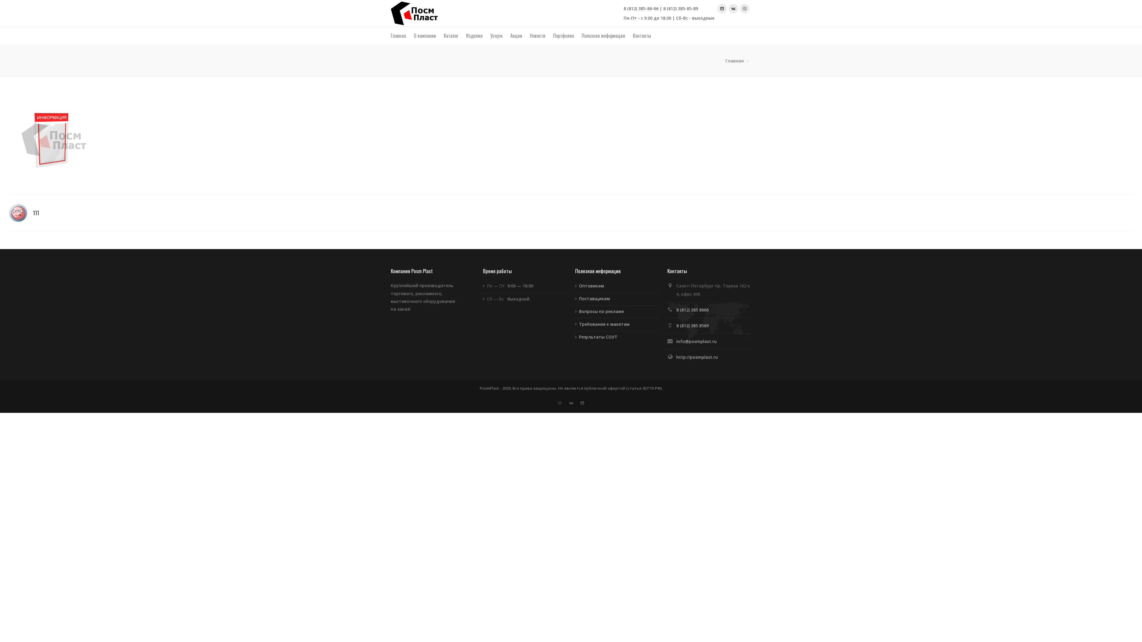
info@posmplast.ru (696, 341)
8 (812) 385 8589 (692, 325)
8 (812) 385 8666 (692, 310)
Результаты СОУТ (598, 337)
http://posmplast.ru (697, 357)
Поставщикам (594, 298)
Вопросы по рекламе (601, 311)
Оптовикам (591, 286)
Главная (734, 61)
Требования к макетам (604, 324)
